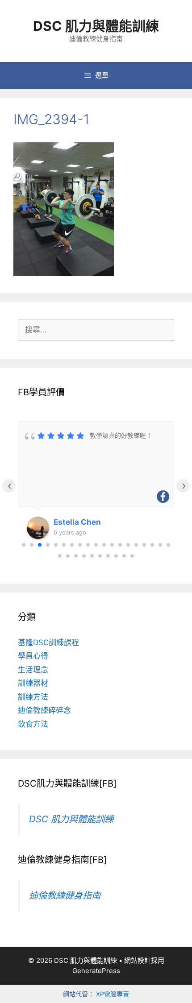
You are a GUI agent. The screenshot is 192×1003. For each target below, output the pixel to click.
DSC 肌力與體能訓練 (96, 26)
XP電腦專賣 (112, 994)
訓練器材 (33, 683)
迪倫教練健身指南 (64, 895)
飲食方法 (33, 724)
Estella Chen (77, 522)
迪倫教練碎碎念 (44, 710)
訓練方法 (33, 696)
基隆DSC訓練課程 (48, 642)
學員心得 (33, 655)
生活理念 (33, 669)
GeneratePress (96, 970)
